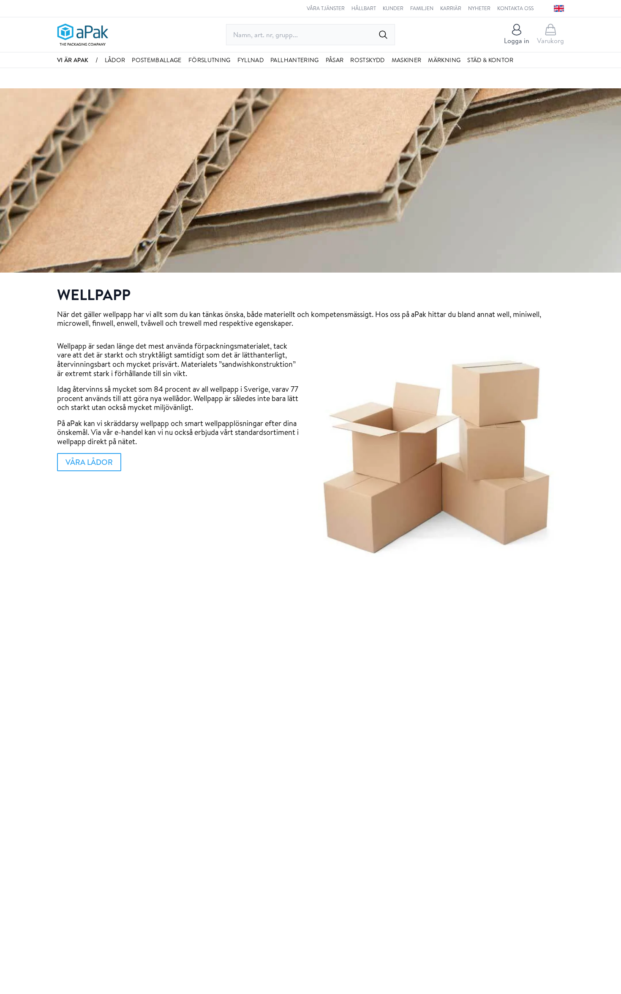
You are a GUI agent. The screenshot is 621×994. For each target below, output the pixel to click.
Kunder (393, 8)
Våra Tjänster (326, 8)
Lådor (115, 60)
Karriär (450, 8)
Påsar (335, 60)
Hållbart (363, 8)
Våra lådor (89, 462)
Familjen (421, 8)
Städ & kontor (490, 60)
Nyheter (479, 8)
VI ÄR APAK (73, 60)
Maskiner (407, 60)
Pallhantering (294, 60)
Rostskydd (367, 60)
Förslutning (209, 60)
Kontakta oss (515, 8)
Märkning (444, 60)
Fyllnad (250, 60)
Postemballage (157, 60)
